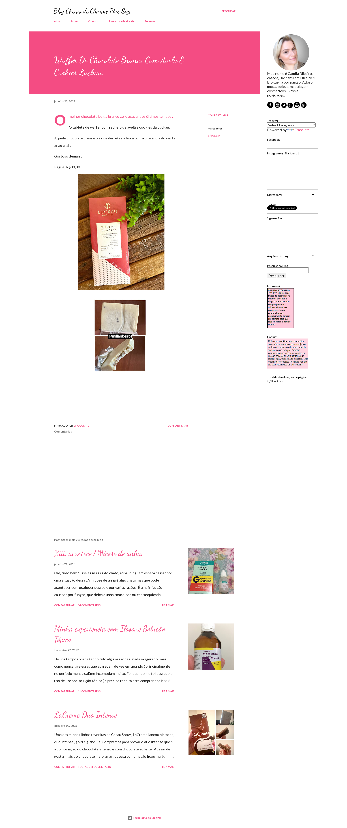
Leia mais (168, 605)
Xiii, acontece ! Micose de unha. (98, 553)
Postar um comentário (94, 766)
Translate (302, 129)
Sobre (74, 21)
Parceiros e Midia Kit (121, 21)
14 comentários (89, 605)
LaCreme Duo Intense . (87, 715)
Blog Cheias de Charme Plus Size (92, 11)
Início (56, 21)
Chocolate (213, 135)
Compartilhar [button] (218, 115)
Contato (93, 21)
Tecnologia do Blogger (146, 818)
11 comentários (89, 691)
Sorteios (150, 21)
